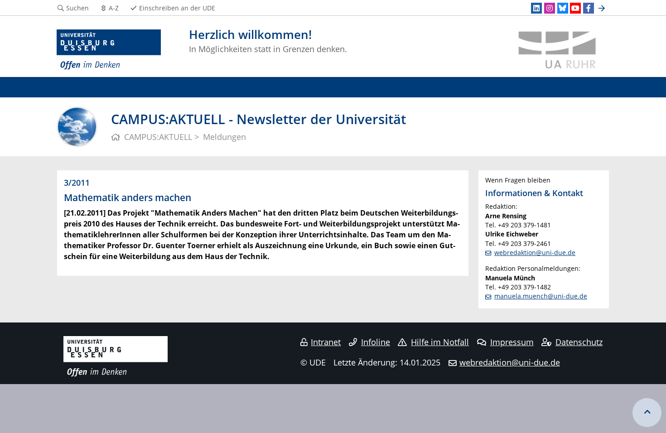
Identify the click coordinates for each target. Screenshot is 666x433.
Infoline (375, 342)
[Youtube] (575, 8)
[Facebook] (588, 8)
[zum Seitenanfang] (646, 412)
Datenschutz (579, 342)
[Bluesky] (562, 8)
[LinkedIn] (536, 8)
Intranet (326, 342)
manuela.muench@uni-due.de (540, 296)
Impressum (512, 342)
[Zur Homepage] (109, 49)
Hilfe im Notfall (440, 342)
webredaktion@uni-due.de (534, 252)
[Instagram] (549, 8)
